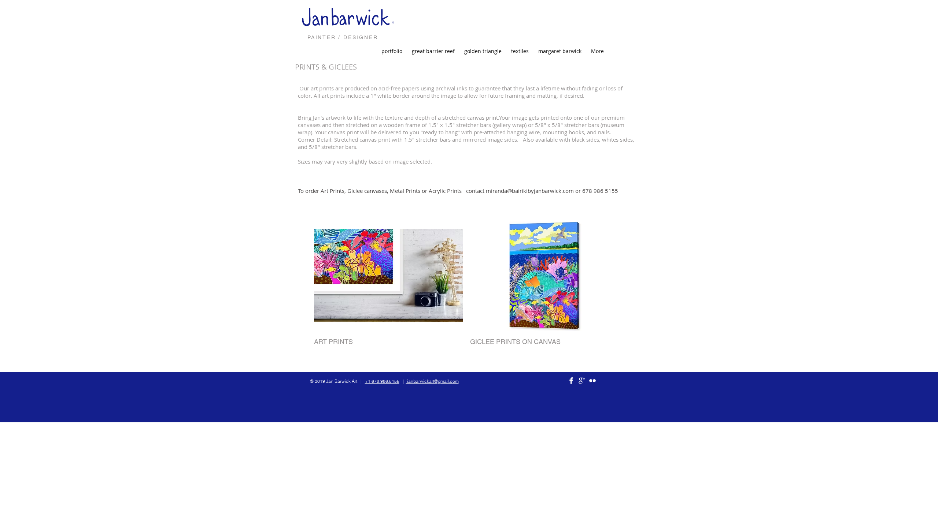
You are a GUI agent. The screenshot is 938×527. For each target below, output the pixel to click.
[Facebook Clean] (571, 380)
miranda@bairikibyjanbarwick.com (530, 190)
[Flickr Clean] (592, 380)
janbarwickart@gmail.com (433, 381)
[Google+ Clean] (582, 380)
